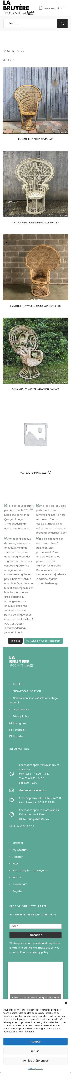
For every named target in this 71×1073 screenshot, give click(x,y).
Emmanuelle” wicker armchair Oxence (35, 389)
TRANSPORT (20, 884)
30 (22, 51)
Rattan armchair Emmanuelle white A (35, 222)
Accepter (36, 1041)
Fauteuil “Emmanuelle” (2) (35, 472)
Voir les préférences (35, 1060)
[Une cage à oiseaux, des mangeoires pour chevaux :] (19, 586)
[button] (66, 1003)
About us (18, 684)
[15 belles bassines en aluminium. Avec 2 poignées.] (51, 561)
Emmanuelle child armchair (35, 139)
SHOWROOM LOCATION (27, 691)
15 (18, 51)
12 (13, 51)
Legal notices (21, 709)
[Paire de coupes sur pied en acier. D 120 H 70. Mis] (19, 519)
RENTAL (17, 877)
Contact (18, 843)
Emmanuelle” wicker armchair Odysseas (35, 306)
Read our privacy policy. (34, 952)
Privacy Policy (35, 1068)
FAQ (15, 863)
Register (18, 857)
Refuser (35, 1051)
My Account (20, 850)
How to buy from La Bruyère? (30, 870)
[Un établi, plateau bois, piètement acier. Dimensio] (51, 519)
